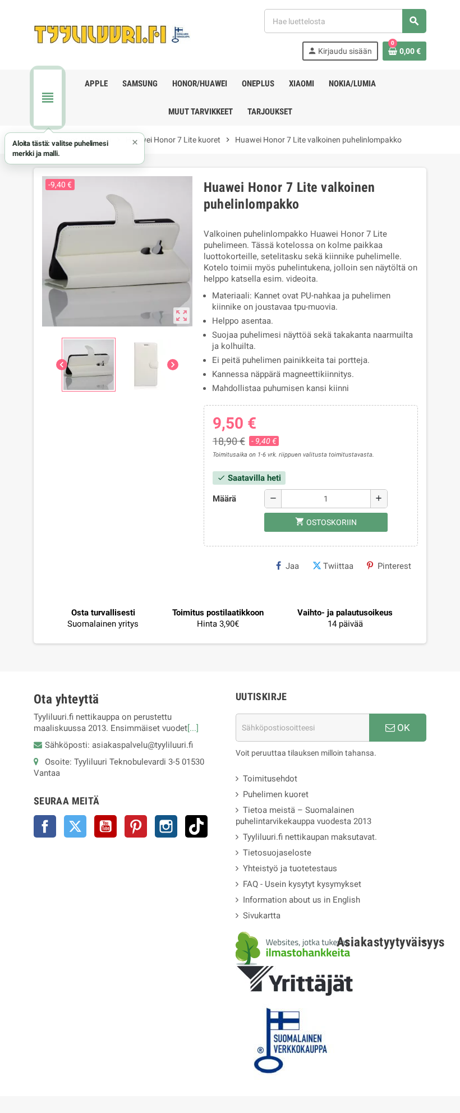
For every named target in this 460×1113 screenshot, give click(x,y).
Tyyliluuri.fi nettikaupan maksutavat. (310, 837)
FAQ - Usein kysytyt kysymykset (302, 884)
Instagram (166, 826)
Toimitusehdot (270, 779)
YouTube (105, 826)
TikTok (196, 826)
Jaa (292, 566)
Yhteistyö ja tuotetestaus (290, 868)
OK (402, 727)
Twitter (75, 826)
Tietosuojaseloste (277, 853)
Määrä (224, 499)
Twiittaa (338, 566)
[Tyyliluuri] (112, 34)
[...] (193, 728)
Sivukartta (261, 915)
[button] (74, 148)
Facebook (45, 826)
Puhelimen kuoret (276, 794)
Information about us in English (301, 900)
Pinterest (394, 566)
